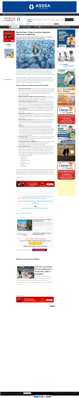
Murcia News (6, 24)
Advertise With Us (75, 392)
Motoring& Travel (28, 24)
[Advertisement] (66, 188)
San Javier (63, 19)
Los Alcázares (52, 19)
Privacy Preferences (27, 393)
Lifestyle (34, 24)
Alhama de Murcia (39, 19)
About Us (70, 392)
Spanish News (50, 24)
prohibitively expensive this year (34, 80)
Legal (67, 392)
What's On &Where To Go (21, 24)
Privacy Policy (63, 392)
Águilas (34, 19)
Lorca (48, 19)
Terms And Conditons (56, 392)
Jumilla (45, 19)
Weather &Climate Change (13, 24)
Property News (41, 24)
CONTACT (8, 14)
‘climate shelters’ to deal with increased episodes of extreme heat (38, 74)
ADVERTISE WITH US (14, 14)
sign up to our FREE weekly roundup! (37, 208)
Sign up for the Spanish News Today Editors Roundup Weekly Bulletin (36, 196)
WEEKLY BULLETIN (21, 14)
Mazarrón (58, 19)
